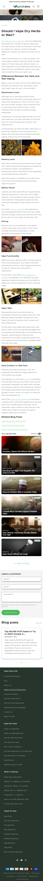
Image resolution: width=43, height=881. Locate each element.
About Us (7, 685)
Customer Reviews (11, 694)
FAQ (5, 681)
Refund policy (36, 873)
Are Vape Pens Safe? (11, 742)
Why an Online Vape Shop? (14, 703)
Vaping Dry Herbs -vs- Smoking (16, 786)
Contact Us (8, 712)
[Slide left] (17, 662)
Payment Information (12, 698)
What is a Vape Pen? (11, 729)
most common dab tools (20, 399)
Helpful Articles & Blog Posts (15, 690)
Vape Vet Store (12, 873)
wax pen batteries (18, 209)
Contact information (22, 879)
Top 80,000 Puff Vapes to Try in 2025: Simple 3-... (20, 632)
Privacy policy (11, 876)
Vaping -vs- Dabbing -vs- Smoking (17, 781)
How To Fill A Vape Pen (12, 747)
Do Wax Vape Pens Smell (13, 804)
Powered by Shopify (23, 873)
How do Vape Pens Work (13, 738)
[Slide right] (26, 662)
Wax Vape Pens (9, 829)
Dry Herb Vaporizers (11, 821)
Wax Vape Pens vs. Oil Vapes (14, 756)
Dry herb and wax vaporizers (13, 41)
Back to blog (23, 563)
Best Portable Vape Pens (13, 852)
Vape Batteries (9, 843)
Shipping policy (33, 876)
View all (39, 623)
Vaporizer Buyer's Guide (13, 764)
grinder (28, 379)
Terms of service (22, 876)
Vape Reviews (9, 760)
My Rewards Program (12, 676)
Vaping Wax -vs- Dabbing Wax (15, 790)
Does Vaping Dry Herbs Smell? (14, 421)
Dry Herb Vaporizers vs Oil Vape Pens (18, 751)
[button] (4, 6)
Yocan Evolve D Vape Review (13, 425)
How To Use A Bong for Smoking (14, 429)
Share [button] (6, 25)
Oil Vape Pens (9, 825)
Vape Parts (8, 847)
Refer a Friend (9, 716)
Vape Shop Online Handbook (15, 707)
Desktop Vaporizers (11, 838)
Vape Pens (8, 816)
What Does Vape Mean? (13, 777)
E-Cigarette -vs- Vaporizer (14, 795)
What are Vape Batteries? (13, 733)
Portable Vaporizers (11, 834)
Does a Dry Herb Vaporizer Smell (16, 799)
